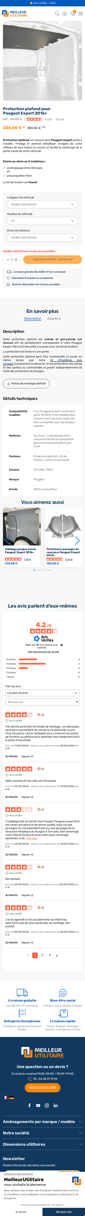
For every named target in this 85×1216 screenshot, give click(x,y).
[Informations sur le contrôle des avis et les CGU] (61, 645)
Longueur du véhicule (20, 197)
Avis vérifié (15, 720)
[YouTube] (38, 1105)
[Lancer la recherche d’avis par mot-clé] (77, 702)
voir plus (32, 838)
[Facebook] (29, 1105)
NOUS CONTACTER (42, 1088)
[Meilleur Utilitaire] (5, 1097)
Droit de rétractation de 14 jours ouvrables (36, 284)
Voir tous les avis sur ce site (43, 651)
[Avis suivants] (57, 955)
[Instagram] (46, 1105)
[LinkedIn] (55, 1105)
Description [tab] (32, 318)
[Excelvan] (11, 1097)
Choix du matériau (18, 230)
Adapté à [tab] (54, 318)
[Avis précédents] (28, 955)
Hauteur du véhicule (19, 214)
